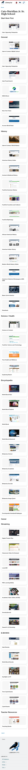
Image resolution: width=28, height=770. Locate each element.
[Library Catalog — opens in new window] (20, 2)
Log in (2, 733)
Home (2, 7)
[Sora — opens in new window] (23, 2)
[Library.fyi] (2, 2)
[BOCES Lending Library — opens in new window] (16, 2)
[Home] (14, 747)
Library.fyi (8, 2)
